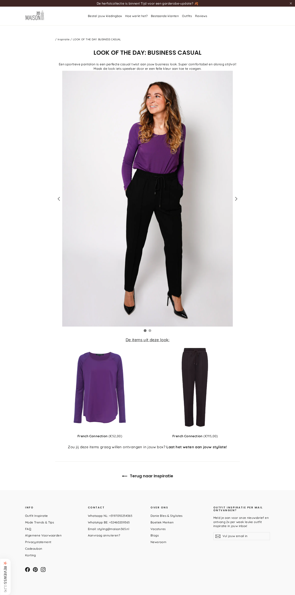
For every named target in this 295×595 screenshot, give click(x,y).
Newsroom (158, 542)
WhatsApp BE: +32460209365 (109, 522)
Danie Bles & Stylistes (167, 516)
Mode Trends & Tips (39, 522)
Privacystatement (38, 542)
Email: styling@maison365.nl (108, 529)
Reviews (201, 16)
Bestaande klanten (165, 16)
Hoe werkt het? (136, 16)
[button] (5, 577)
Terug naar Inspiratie (151, 476)
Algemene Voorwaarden (43, 535)
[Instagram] (43, 569)
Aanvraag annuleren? (104, 535)
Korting (30, 555)
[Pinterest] (35, 569)
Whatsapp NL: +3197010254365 (110, 516)
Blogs (155, 535)
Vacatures (158, 529)
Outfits (187, 16)
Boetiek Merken (162, 522)
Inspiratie (64, 39)
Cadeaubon (33, 548)
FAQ (28, 529)
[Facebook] (27, 569)
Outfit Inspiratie (36, 516)
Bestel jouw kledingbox (105, 16)
